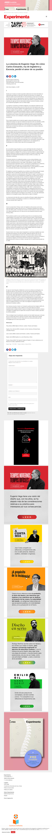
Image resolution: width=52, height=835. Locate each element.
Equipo (5, 795)
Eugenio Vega (8, 344)
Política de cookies (8, 789)
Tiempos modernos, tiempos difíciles (24, 344)
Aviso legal (6, 784)
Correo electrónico (14, 391)
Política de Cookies (44, 829)
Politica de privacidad (9, 787)
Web (9, 397)
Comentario (11, 365)
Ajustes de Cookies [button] (6, 832)
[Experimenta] (16, 17)
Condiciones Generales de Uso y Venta (13, 786)
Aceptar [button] (13, 832)
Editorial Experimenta (9, 793)
